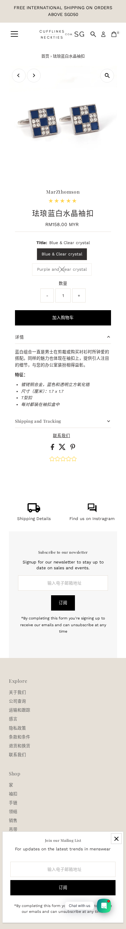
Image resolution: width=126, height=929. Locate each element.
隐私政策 (17, 728)
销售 (13, 820)
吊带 (13, 829)
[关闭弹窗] (116, 838)
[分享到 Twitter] (63, 448)
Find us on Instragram (92, 518)
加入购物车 (63, 317)
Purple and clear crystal (64, 270)
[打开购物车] (114, 34)
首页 (45, 56)
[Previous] (19, 75)
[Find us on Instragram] (92, 510)
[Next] (34, 75)
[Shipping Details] (34, 510)
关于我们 (17, 692)
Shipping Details (34, 518)
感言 (13, 718)
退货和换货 (19, 745)
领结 (13, 811)
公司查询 (17, 701)
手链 (13, 802)
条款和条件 (19, 736)
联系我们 (61, 436)
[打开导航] (14, 34)
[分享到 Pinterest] (72, 448)
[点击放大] (107, 76)
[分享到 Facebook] (53, 448)
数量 (63, 283)
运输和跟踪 (19, 710)
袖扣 (13, 793)
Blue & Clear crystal (62, 253)
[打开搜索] (93, 34)
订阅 (63, 602)
